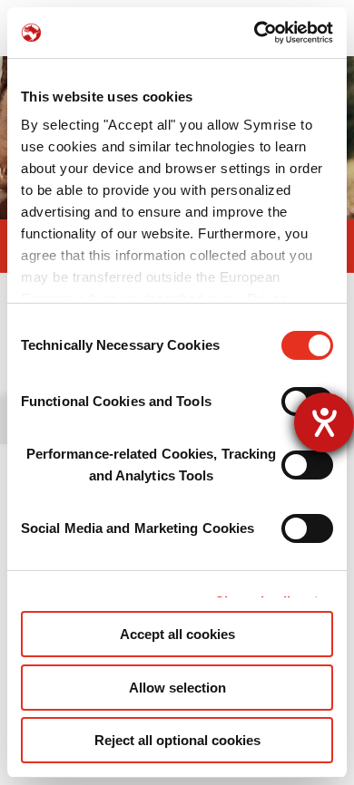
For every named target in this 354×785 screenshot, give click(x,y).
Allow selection (177, 687)
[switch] (307, 465)
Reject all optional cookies (177, 740)
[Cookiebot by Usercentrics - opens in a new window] (254, 32)
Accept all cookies (177, 634)
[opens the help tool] (324, 422)
